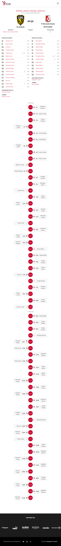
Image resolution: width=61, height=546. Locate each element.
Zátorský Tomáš (10, 62)
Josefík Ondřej (39, 59)
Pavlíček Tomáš (6, 92)
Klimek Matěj (39, 47)
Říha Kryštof (9, 56)
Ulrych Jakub (9, 44)
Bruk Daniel (39, 41)
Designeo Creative (52, 541)
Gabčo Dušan (39, 68)
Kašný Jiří (8, 47)
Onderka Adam (10, 50)
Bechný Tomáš (6, 96)
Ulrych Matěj (35, 84)
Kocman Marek (10, 74)
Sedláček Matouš (40, 44)
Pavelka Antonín (40, 74)
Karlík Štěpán (39, 65)
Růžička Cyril (9, 41)
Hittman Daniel (10, 59)
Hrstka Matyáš (40, 53)
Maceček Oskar (10, 65)
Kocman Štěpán (10, 77)
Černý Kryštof (9, 86)
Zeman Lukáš (9, 71)
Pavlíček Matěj (10, 68)
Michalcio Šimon (40, 56)
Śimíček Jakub (39, 71)
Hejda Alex (39, 62)
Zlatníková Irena (36, 79)
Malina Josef (6, 32)
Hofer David (9, 53)
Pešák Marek (39, 50)
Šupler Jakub (9, 83)
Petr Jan (8, 80)
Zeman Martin (14, 32)
